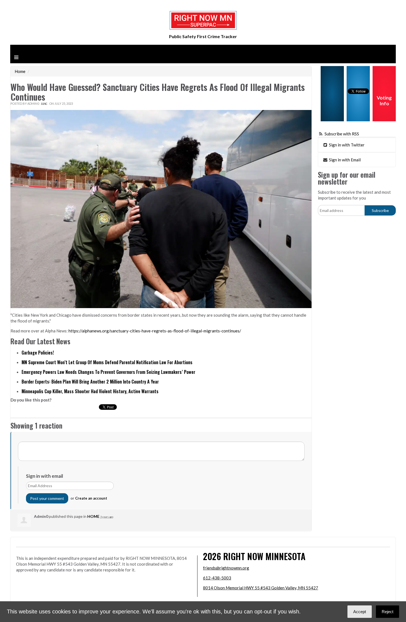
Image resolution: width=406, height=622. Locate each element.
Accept (359, 611)
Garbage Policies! (38, 352)
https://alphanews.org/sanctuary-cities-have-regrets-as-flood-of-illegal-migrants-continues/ (154, 330)
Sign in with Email (344, 159)
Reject (387, 611)
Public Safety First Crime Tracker (203, 36)
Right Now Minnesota (264, 556)
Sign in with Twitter (346, 144)
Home (20, 71)
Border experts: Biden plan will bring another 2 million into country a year (90, 381)
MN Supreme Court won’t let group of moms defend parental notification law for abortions (107, 362)
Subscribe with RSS (342, 133)
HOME (93, 516)
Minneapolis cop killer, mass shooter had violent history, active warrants (90, 391)
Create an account (91, 498)
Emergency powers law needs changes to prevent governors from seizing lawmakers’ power (108, 372)
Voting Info (384, 100)
